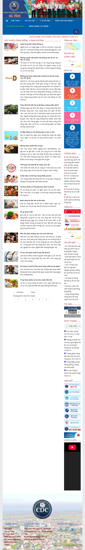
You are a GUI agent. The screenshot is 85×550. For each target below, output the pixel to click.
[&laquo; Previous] (14, 299)
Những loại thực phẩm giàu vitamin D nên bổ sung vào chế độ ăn (39, 77)
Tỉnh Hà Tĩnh (70, 40)
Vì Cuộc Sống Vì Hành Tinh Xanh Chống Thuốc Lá (72, 373)
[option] (72, 312)
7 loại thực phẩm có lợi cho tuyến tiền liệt (36, 280)
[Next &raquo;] (51, 299)
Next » (33, 292)
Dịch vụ (68, 70)
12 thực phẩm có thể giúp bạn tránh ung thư (37, 187)
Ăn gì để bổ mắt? (26, 212)
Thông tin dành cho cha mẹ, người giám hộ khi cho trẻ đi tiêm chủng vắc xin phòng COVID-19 (72, 345)
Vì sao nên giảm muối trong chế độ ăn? (35, 252)
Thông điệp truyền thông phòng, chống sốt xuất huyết (72, 364)
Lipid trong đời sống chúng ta (31, 44)
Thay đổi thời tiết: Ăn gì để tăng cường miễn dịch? (39, 105)
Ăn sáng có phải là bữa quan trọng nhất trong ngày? (40, 266)
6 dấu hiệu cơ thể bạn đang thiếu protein (35, 176)
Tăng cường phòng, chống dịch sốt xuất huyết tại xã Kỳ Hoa (71, 296)
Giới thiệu (15, 21)
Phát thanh (70, 321)
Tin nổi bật (70, 242)
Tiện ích (68, 207)
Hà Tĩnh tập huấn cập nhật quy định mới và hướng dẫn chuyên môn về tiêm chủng (72, 161)
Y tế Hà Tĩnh (45, 21)
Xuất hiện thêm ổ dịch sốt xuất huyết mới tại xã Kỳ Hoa (71, 170)
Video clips (70, 440)
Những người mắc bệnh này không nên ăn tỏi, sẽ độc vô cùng (39, 59)
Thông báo (70, 153)
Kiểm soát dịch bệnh (64, 21)
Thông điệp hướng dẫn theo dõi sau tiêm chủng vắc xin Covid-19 (72, 356)
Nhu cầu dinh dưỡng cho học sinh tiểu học (36, 233)
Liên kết (68, 381)
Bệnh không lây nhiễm (38, 26)
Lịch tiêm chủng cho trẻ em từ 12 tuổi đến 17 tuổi (71, 334)
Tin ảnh (68, 304)
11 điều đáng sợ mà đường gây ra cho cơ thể (37, 132)
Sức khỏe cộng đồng (15, 26)
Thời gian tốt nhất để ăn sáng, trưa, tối (35, 165)
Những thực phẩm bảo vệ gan (31, 146)
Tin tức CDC (30, 21)
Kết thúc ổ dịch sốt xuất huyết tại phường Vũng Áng (72, 199)
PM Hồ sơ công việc (69, 55)
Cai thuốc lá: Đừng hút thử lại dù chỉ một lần (71, 191)
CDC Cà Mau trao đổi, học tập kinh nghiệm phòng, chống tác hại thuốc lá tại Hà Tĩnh (72, 181)
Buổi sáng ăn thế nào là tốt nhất (32, 200)
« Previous (19, 292)
